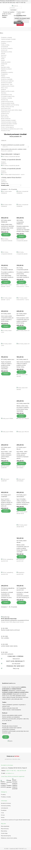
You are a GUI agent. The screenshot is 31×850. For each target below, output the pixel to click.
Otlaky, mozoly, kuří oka (7, 106)
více (6, 737)
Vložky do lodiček (6, 62)
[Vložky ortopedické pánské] (23, 251)
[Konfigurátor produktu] (15, 658)
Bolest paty (4, 115)
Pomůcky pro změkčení (7, 81)
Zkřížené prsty (5, 113)
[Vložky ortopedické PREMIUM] (23, 204)
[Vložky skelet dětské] (23, 524)
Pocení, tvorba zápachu (7, 127)
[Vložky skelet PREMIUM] (7, 204)
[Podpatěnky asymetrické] (23, 571)
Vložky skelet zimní (7, 359)
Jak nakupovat (4, 808)
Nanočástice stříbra (6, 51)
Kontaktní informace (6, 803)
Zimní (2, 65)
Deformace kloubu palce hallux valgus (11, 110)
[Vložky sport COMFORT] (7, 478)
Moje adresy (4, 831)
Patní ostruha (5, 117)
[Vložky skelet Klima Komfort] (23, 297)
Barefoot (3, 70)
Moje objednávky (5, 826)
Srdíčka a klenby (5, 77)
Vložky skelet (6, 313)
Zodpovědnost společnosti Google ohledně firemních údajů (15, 819)
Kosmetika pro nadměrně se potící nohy (12, 129)
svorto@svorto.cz (9, 773)
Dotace (3, 815)
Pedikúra (3, 89)
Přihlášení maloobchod (21, 0)
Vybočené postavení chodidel (9, 123)
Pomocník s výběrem (6, 151)
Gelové (3, 60)
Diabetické (4, 63)
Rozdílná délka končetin (7, 125)
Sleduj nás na (13, 756)
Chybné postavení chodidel (8, 120)
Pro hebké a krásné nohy (7, 96)
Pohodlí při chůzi (5, 130)
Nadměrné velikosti (6, 69)
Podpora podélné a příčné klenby (10, 105)
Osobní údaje (4, 833)
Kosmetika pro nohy (6, 94)
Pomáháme (3, 810)
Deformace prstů (6, 108)
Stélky (3, 58)
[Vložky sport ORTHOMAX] (23, 478)
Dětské (3, 53)
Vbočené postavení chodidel (8, 122)
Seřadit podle (5, 185)
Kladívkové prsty (5, 111)
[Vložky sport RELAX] (23, 431)
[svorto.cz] (15, 6)
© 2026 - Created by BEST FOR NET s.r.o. (15, 848)
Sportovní (3, 55)
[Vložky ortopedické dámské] (7, 251)
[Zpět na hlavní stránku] (1, 35)
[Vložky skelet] (7, 297)
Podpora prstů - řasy (6, 84)
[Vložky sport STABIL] (7, 431)
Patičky (3, 75)
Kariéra (2, 817)
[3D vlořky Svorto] (15, 662)
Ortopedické (4, 46)
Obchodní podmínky (6, 805)
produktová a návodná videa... (13, 759)
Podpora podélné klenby (7, 103)
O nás (2, 812)
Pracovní (3, 57)
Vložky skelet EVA (23, 403)
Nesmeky (3, 93)
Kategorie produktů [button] (6, 41)
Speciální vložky (5, 67)
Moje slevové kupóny (6, 835)
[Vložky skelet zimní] (7, 343)
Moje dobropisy (5, 828)
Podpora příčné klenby (7, 101)
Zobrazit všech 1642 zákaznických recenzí (12, 622)
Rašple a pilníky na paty (7, 91)
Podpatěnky (4, 74)
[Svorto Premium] (15, 667)
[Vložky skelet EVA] (23, 387)
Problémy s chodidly (6, 98)
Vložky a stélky (5, 45)
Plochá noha (4, 99)
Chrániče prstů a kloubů (7, 86)
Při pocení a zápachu (7, 48)
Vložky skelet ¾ (22, 359)
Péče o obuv (4, 87)
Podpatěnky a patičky (7, 72)
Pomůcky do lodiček (6, 82)
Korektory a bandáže (6, 79)
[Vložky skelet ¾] (23, 343)
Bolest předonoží (5, 118)
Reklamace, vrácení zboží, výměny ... (9, 838)
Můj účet (3, 823)
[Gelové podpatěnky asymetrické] (7, 571)
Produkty (3, 43)
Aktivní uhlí (4, 50)
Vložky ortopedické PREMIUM (20, 222)
